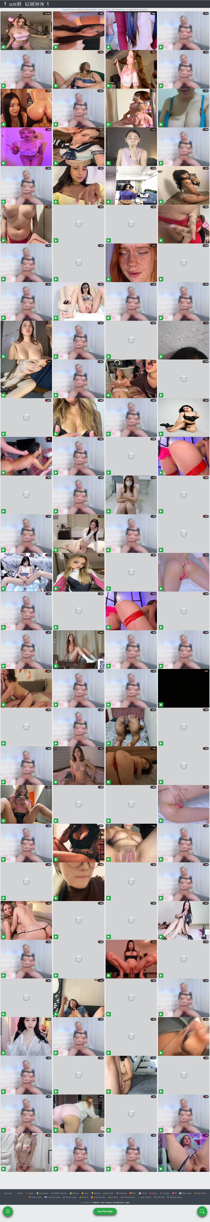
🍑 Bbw (132, 1193)
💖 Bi (174, 1193)
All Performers (118, 1203)
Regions (96, 1203)
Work (103, 1203)
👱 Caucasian (42, 1193)
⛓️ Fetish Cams (70, 1197)
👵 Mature (74, 1193)
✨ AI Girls (83, 1197)
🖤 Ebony (19, 1193)
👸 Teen (85, 1193)
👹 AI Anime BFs (128, 1197)
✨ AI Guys (113, 1197)
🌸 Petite (143, 1193)
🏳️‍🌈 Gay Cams (200, 1193)
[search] (202, 1211)
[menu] (8, 1211)
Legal (127, 1203)
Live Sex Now (105, 1211)
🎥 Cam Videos (144, 1197)
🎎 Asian (8, 1193)
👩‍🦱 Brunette (108, 1193)
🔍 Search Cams (174, 1197)
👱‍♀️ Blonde (95, 1193)
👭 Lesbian (165, 1193)
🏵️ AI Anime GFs (98, 1197)
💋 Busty (153, 1193)
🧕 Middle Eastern (59, 1193)
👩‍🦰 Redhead (121, 1193)
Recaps (109, 1203)
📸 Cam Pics (159, 1197)
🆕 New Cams (185, 1193)
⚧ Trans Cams (35, 1197)
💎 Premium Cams (52, 1197)
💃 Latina (30, 1193)
